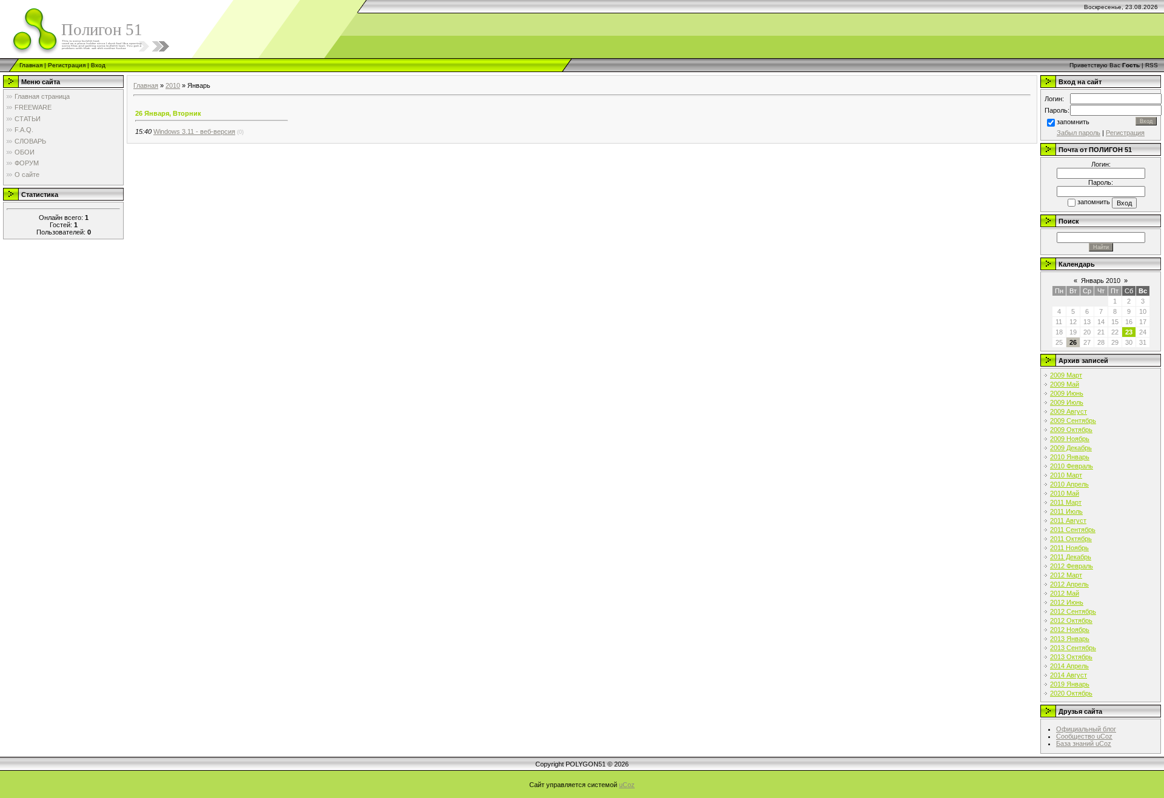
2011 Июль (1066, 511)
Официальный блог (1086, 729)
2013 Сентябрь (1073, 647)
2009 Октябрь (1071, 429)
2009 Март (1066, 375)
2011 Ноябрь (1069, 547)
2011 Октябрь (1071, 538)
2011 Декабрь (1070, 556)
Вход (98, 65)
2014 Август (1068, 675)
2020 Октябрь (1071, 693)
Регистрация (66, 65)
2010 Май (1064, 493)
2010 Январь (1069, 457)
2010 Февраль (1071, 466)
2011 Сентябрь (1072, 529)
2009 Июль (1066, 402)
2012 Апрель (1069, 584)
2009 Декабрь (1071, 447)
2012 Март (1066, 575)
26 (1073, 342)
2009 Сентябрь (1073, 420)
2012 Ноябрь (1069, 629)
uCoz (627, 784)
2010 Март (1066, 475)
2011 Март (1066, 502)
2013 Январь (1069, 638)
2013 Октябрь (1071, 656)
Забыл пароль (1078, 132)
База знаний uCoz (1083, 743)
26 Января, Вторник (168, 113)
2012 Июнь (1066, 602)
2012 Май (1064, 593)
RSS (1151, 65)
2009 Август (1068, 411)
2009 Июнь (1066, 393)
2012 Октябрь (1071, 620)
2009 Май (1064, 384)
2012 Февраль (1071, 566)
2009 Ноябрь (1069, 438)
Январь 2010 (1100, 280)
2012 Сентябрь (1073, 611)
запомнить (1073, 121)
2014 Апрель (1069, 666)
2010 (173, 85)
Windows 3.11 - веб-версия (194, 131)
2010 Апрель (1069, 484)
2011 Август (1068, 520)
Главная (30, 65)
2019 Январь (1069, 684)
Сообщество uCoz (1084, 736)
